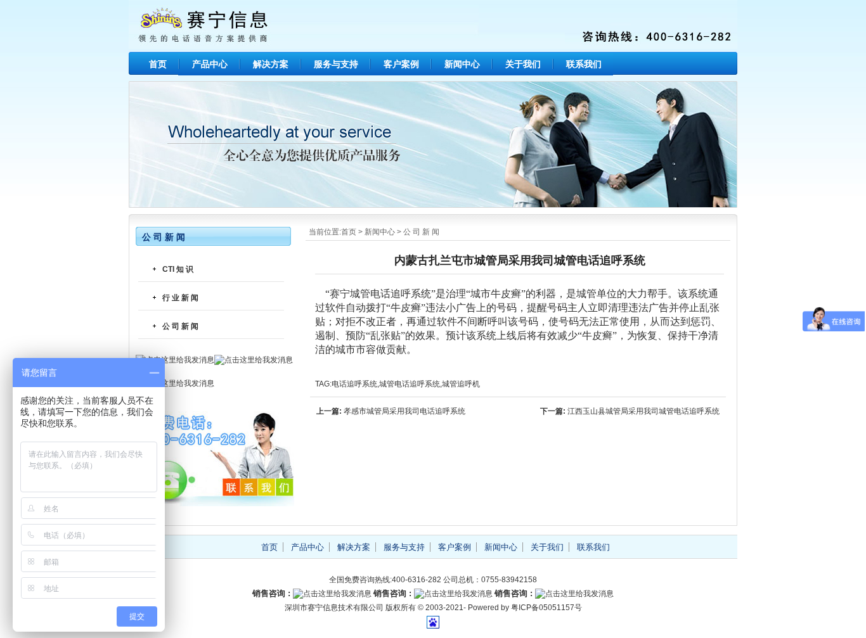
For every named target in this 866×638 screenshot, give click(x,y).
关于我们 (523, 64)
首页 (158, 64)
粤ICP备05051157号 (546, 607)
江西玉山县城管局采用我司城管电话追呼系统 (643, 411)
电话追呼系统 (354, 384)
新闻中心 (462, 64)
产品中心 (210, 64)
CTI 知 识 (177, 269)
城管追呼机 (461, 384)
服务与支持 (336, 64)
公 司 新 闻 (421, 231)
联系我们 (584, 64)
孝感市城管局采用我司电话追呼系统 (404, 411)
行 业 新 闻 (180, 297)
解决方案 (270, 64)
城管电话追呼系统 (409, 384)
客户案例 (401, 64)
